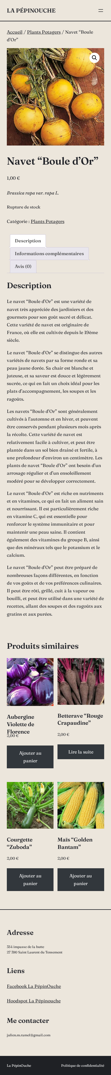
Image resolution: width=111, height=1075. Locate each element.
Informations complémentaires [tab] (49, 253)
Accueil (14, 32)
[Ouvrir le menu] (100, 10)
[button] (94, 58)
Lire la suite (80, 752)
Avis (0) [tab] (23, 266)
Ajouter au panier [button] (30, 756)
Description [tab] (28, 240)
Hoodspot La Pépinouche (34, 1001)
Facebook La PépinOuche (34, 986)
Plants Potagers (44, 32)
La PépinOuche (31, 10)
